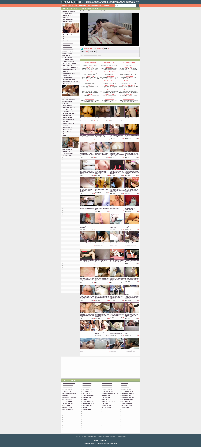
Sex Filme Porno (67, 65)
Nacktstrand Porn (67, 133)
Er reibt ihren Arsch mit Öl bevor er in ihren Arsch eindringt (86, 190)
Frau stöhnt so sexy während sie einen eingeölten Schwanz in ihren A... (132, 154)
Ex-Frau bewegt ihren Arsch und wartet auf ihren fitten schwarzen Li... (131, 190)
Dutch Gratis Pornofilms (69, 69)
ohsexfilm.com (87, 443)
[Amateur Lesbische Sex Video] (70, 33)
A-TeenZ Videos (128, 76)
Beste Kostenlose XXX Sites (70, 81)
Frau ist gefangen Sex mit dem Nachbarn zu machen (132, 350)
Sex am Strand (128, 67)
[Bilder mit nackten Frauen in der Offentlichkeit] (70, 147)
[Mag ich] (82, 48)
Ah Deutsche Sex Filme (69, 99)
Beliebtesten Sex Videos (94, 5)
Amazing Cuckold (67, 53)
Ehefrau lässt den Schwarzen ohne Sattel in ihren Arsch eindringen (101, 154)
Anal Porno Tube (67, 149)
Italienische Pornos (128, 99)
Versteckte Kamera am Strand (71, 67)
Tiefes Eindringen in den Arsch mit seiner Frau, (132, 136)
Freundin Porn (90, 76)
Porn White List (67, 83)
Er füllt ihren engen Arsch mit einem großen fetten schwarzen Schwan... (132, 172)
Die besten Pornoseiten (69, 79)
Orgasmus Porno (109, 94)
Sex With (65, 71)
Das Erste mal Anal (68, 127)
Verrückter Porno (67, 13)
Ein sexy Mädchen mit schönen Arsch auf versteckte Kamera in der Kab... (132, 297)
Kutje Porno (66, 17)
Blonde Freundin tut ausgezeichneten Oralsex (116, 333)
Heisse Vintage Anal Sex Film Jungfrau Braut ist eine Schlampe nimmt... (131, 208)
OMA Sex (89, 94)
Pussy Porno (89, 67)
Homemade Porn (121, 436)
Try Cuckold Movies (68, 59)
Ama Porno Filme (109, 89)
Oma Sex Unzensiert (89, 80)
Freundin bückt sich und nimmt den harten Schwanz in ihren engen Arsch (117, 226)
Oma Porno (66, 36)
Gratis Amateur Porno (68, 119)
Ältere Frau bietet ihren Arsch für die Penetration (117, 315)
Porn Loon (66, 103)
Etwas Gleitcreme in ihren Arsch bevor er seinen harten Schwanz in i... (87, 154)
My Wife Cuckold (67, 57)
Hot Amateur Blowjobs (69, 107)
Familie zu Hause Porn (90, 62)
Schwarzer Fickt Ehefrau (69, 113)
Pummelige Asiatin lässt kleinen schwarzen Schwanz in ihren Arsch (117, 279)
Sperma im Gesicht (90, 89)
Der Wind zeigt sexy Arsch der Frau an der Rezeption (132, 261)
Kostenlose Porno (68, 77)
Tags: (82, 55)
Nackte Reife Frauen (68, 131)
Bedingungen (103, 440)
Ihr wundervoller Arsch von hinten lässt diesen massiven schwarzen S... (116, 244)
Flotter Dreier (66, 125)
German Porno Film (68, 34)
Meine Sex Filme (67, 155)
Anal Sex (89, 85)
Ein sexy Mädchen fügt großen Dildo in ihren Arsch (117, 208)
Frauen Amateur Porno (69, 73)
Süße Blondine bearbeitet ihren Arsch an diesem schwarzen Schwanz (102, 279)
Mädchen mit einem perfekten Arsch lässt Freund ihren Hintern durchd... (131, 315)
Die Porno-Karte (67, 115)
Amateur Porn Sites (68, 15)
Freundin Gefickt (109, 85)
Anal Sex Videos (128, 80)
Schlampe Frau (67, 75)
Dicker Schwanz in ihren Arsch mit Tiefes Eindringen (87, 118)
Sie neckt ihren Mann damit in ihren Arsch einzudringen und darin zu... (101, 262)
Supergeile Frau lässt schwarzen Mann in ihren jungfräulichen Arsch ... (100, 137)
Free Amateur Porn (68, 153)
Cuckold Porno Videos (69, 11)
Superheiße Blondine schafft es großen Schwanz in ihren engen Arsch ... (87, 315)
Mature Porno (66, 41)
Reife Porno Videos (68, 43)
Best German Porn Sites (69, 63)
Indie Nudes (90, 71)
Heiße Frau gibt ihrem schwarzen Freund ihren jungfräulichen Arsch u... (130, 244)
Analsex (99, 55)
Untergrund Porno (99, 350)
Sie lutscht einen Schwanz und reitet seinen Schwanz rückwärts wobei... (102, 244)
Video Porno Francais (68, 111)
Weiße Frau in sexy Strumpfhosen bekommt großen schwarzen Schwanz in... (117, 154)
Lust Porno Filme (67, 109)
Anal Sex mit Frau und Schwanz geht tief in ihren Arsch (87, 243)
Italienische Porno (68, 49)
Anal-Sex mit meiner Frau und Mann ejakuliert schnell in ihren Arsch (117, 262)
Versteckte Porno (67, 38)
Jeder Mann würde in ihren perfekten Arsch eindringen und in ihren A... (132, 119)
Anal (95, 51)
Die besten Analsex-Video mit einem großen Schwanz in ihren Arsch (132, 226)
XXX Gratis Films (109, 99)
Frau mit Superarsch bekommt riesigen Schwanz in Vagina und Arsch (102, 297)
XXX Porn (65, 135)
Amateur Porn (66, 45)
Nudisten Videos (67, 47)
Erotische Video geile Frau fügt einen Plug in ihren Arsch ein (132, 279)
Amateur (95, 55)
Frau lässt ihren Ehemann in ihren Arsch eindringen (116, 136)
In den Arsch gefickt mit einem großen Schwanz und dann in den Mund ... (87, 279)
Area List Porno (67, 55)
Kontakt (96, 440)
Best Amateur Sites (68, 19)
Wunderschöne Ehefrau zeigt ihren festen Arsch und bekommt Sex (116, 297)
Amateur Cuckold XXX (69, 123)
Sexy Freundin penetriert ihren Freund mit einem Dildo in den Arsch (102, 208)
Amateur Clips (66, 151)
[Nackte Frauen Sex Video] (70, 95)
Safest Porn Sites (67, 105)
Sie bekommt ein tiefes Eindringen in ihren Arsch (116, 118)
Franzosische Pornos (68, 61)
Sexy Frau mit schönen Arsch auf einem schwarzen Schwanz (87, 208)
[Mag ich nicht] (91, 48)
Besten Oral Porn (67, 129)
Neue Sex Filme (72, 5)
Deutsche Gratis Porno (128, 85)
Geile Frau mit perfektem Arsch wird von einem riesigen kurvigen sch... (102, 315)
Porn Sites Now (67, 97)
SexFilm (64, 5)
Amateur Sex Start (67, 117)
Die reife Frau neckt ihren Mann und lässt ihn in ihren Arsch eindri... (87, 137)
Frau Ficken (66, 121)
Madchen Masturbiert (85, 332)
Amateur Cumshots (68, 51)
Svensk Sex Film (67, 21)
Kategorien (106, 5)
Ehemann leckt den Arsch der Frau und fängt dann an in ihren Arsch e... (117, 172)
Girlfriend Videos (109, 76)
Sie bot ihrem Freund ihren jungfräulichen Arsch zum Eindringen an (101, 172)
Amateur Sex (87, 55)
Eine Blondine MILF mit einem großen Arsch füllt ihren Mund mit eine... (87, 172)
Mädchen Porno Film (109, 71)
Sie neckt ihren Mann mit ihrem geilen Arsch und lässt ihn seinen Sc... (87, 297)
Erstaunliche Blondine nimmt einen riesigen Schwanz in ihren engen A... (87, 226)
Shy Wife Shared (67, 101)
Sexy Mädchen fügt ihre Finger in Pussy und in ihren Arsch (102, 225)
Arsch (91, 55)
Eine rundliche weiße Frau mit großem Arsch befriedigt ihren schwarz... (87, 262)
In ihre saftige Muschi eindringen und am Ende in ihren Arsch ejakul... (117, 190)
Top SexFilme (82, 5)
